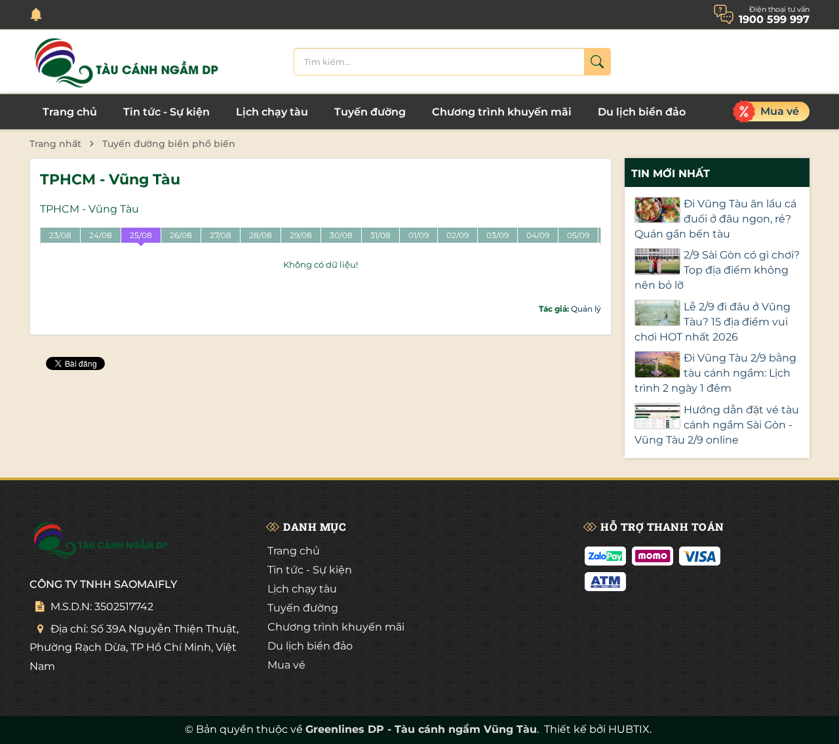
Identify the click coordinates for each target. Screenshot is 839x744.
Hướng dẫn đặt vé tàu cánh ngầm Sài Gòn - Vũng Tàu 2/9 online (716, 424)
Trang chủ (70, 112)
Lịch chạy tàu (272, 112)
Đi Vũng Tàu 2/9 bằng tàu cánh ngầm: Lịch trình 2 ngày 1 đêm (715, 373)
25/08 (141, 235)
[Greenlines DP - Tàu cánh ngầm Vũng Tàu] (127, 62)
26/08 (181, 235)
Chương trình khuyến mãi (502, 112)
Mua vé (286, 665)
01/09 (418, 235)
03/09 (497, 235)
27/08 (220, 235)
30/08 (341, 235)
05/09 (578, 235)
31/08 (380, 235)
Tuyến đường (370, 112)
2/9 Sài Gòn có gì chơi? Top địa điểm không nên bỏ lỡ (717, 270)
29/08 (301, 235)
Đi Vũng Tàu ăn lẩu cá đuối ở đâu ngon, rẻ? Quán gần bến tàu (715, 218)
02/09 (457, 235)
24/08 (100, 235)
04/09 (537, 235)
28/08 (260, 235)
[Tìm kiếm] (597, 62)
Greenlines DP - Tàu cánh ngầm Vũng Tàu (421, 729)
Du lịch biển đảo (642, 112)
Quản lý (586, 309)
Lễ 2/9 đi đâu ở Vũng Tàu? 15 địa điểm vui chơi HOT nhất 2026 (712, 321)
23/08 (60, 235)
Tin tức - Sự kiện (166, 112)
